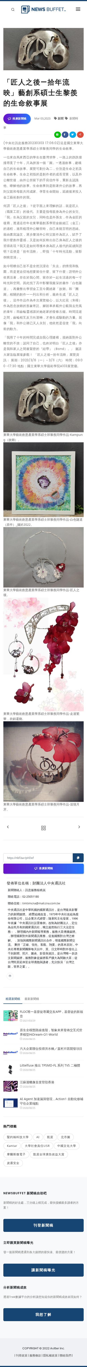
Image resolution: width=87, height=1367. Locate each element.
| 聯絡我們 (65, 1355)
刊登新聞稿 (43, 1225)
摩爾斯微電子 (16, 1154)
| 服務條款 (35, 1355)
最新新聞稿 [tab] (32, 999)
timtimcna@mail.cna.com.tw (41, 903)
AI (37, 1137)
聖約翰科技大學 (18, 1137)
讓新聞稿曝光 (43, 1270)
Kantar (12, 1146)
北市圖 (65, 1137)
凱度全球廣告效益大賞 (48, 1154)
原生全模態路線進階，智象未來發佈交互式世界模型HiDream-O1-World (51, 1032)
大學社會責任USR (37, 1146)
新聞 (61, 118)
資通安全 (13, 1163)
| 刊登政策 (21, 1355)
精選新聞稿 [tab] (13, 999)
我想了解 (43, 1314)
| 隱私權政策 (50, 1355)
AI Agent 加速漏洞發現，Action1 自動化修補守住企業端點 (51, 1101)
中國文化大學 (66, 1146)
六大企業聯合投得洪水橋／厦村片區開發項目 (51, 1048)
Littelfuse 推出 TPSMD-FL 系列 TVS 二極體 (50, 1065)
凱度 (50, 1137)
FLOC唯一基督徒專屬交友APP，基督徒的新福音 (51, 1013)
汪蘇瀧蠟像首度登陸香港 (37, 1082)
